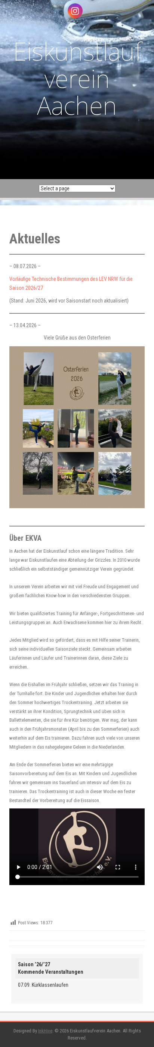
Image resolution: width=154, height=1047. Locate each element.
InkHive (45, 1031)
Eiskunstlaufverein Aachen (77, 78)
